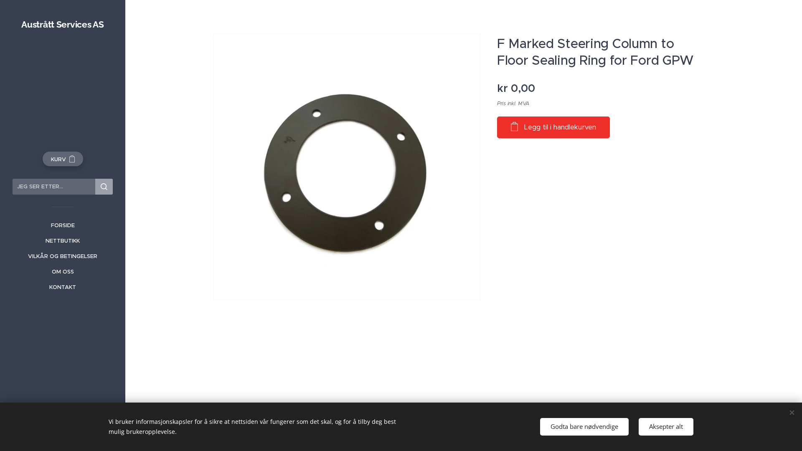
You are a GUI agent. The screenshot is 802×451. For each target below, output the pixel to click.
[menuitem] (63, 225)
